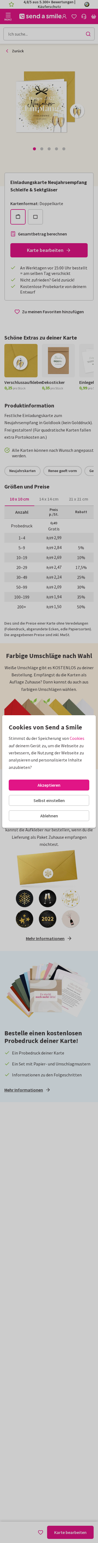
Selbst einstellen (49, 800)
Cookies (77, 738)
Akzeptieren (49, 785)
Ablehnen (49, 815)
